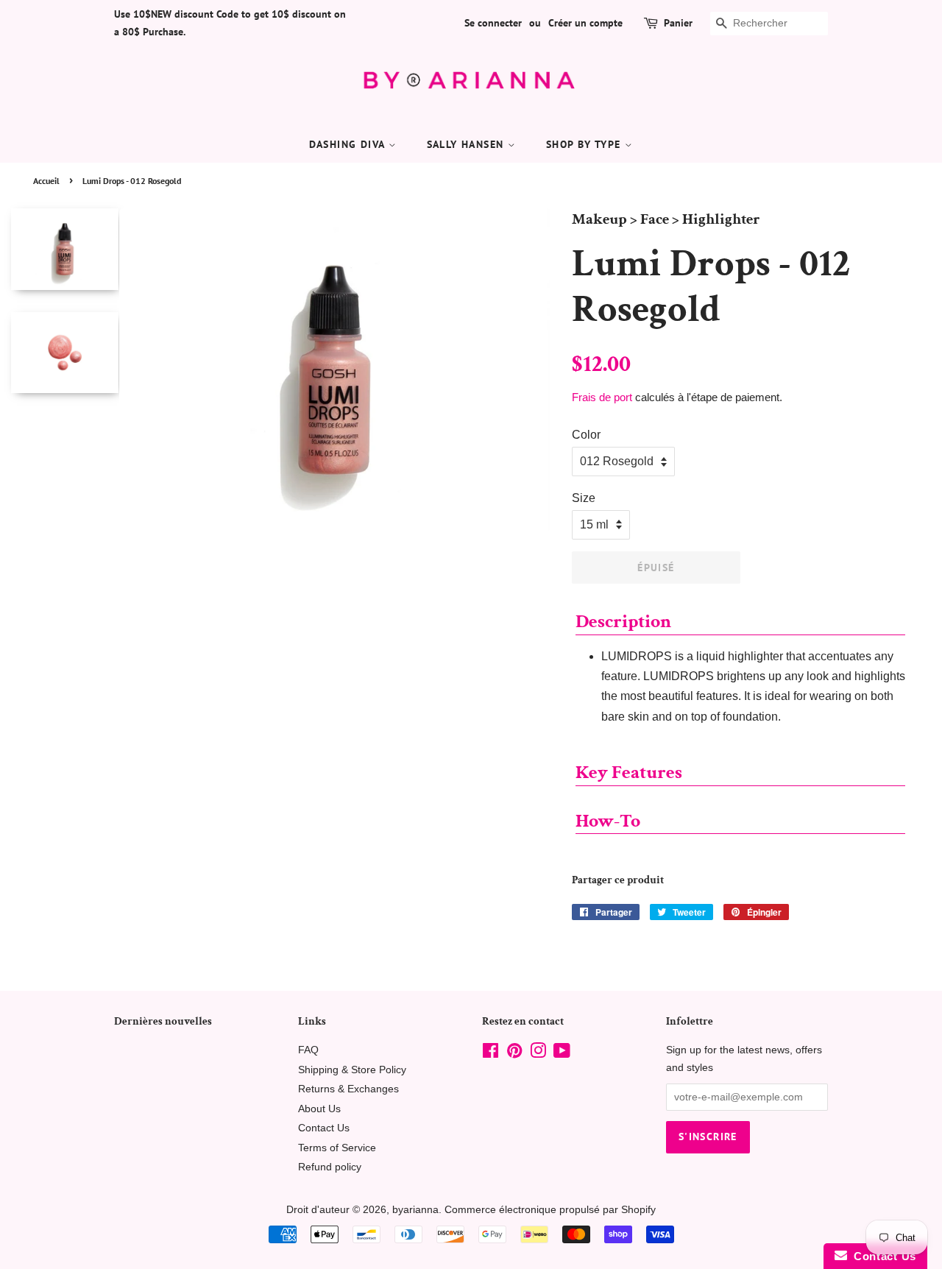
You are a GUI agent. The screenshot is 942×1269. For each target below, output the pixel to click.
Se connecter (493, 22)
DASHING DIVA (349, 144)
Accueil (46, 180)
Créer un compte (585, 22)
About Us (319, 1108)
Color (586, 434)
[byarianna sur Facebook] (490, 1053)
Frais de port (602, 397)
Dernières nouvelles (163, 1021)
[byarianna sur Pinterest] (514, 1053)
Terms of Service (337, 1147)
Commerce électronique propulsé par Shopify (550, 1209)
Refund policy (329, 1167)
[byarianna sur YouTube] (561, 1053)
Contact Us (324, 1128)
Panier (678, 22)
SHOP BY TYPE (585, 144)
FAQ (308, 1050)
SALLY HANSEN (467, 144)
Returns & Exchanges (348, 1089)
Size (583, 498)
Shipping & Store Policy (352, 1069)
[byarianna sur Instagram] (538, 1053)
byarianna (415, 1209)
